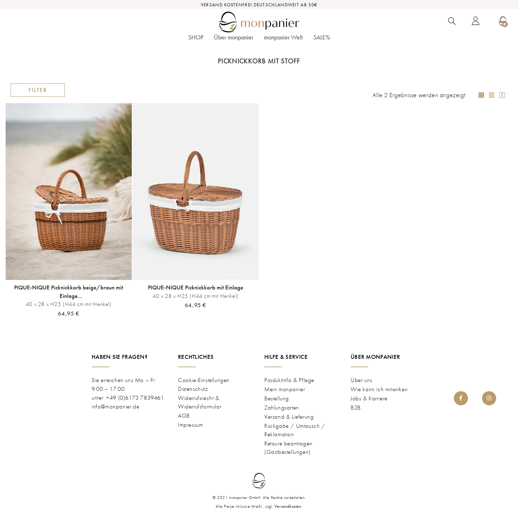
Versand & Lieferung (289, 416)
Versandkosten (288, 506)
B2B (356, 407)
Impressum (190, 425)
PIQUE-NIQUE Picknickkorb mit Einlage (195, 287)
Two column (491, 95)
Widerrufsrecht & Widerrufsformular (199, 402)
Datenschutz (193, 389)
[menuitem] (195, 39)
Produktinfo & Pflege (289, 380)
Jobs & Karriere (369, 398)
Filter (38, 90)
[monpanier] (259, 22)
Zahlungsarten (281, 407)
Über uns (361, 380)
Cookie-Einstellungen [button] (204, 380)
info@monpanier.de (115, 406)
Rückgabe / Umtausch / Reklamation (294, 430)
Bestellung (276, 398)
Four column (481, 95)
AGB (184, 415)
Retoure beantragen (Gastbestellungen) (288, 447)
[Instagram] (489, 398)
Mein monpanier (284, 389)
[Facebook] (461, 398)
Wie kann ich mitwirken (379, 389)
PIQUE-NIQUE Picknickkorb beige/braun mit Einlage (68, 291)
